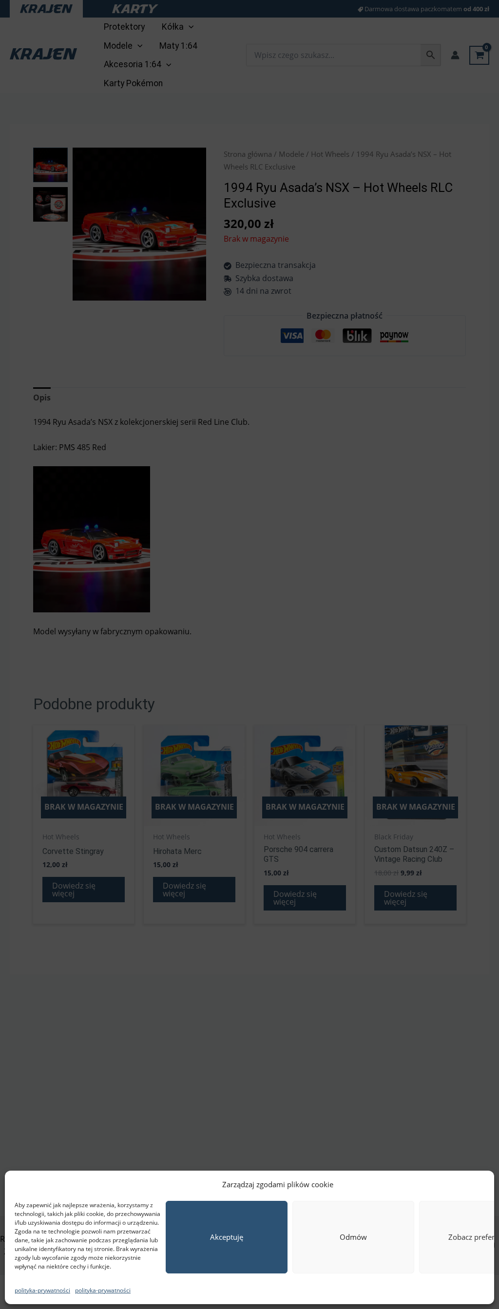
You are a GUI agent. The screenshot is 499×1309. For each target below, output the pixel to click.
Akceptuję (226, 1237)
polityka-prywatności (42, 1290)
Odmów (353, 1237)
